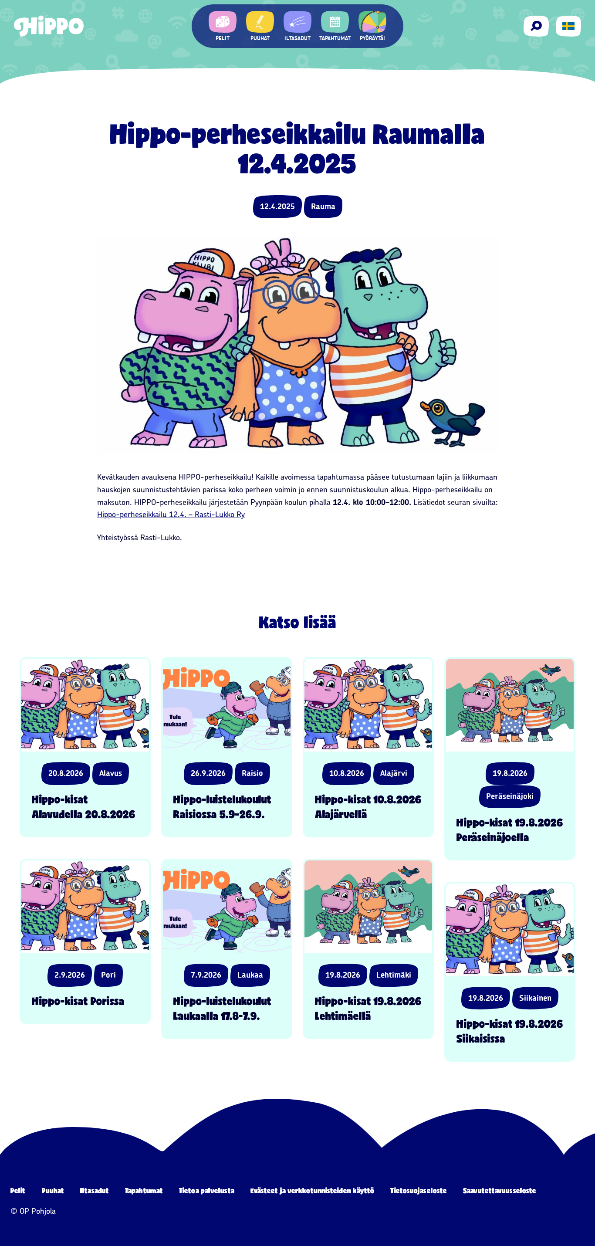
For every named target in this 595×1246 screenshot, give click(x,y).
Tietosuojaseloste (418, 1190)
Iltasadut (94, 1190)
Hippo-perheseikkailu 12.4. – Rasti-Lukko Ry (171, 514)
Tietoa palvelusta (206, 1190)
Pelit (18, 1190)
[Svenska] (568, 26)
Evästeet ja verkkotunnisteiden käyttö (312, 1190)
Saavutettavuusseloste (499, 1190)
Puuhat (53, 1190)
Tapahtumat (144, 1190)
